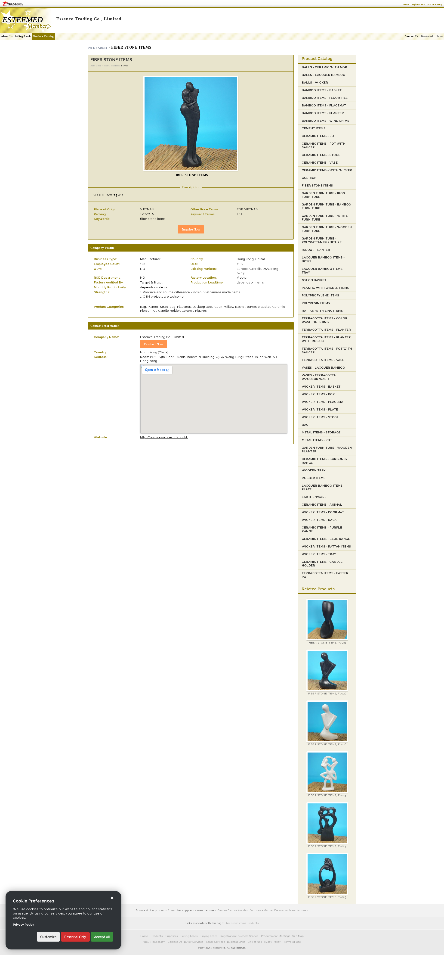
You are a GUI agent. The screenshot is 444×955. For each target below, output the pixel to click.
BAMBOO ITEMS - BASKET (322, 90)
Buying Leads (209, 936)
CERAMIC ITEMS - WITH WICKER (327, 170)
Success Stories (248, 936)
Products (157, 936)
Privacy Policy (272, 941)
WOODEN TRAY (314, 470)
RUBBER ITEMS (313, 478)
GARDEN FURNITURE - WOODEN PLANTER (327, 449)
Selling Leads (23, 36)
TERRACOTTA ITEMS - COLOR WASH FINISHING (324, 320)
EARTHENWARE (314, 497)
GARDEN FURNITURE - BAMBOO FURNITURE (326, 206)
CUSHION (309, 178)
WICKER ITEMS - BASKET (321, 386)
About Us (6, 36)
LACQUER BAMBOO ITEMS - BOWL (323, 259)
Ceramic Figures (194, 310)
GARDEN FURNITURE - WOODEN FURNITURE (327, 229)
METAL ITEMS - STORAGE (321, 432)
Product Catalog (43, 36)
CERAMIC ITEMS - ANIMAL (322, 504)
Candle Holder (169, 310)
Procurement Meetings (275, 936)
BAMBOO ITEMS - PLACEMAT (324, 105)
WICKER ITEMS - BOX (318, 394)
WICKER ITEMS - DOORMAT (323, 512)
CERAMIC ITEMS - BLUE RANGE (326, 539)
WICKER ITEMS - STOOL (320, 417)
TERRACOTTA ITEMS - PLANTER (326, 329)
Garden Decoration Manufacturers (240, 910)
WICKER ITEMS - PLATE (320, 409)
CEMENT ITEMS (313, 128)
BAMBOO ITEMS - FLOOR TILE (325, 98)
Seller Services (215, 941)
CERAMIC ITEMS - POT (319, 136)
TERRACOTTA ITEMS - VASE (323, 360)
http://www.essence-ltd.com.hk (164, 437)
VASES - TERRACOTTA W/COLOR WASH (319, 377)
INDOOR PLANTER (316, 250)
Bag (143, 306)
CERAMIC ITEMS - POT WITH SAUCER (323, 145)
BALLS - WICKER (315, 82)
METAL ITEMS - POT (317, 440)
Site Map (298, 936)
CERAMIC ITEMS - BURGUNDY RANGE (324, 460)
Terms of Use (292, 941)
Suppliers (172, 936)
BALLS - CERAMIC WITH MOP (324, 67)
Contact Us (175, 941)
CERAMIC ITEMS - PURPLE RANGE (322, 529)
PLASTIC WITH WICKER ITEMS (325, 287)
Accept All (102, 937)
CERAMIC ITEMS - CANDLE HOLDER (322, 563)
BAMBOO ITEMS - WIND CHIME (325, 120)
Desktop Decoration (207, 306)
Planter (153, 306)
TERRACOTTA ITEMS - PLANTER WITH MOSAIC (326, 339)
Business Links (236, 941)
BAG (305, 424)
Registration (228, 936)
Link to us (254, 941)
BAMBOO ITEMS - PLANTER (323, 113)
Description (191, 187)
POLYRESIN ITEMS (316, 303)
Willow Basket (235, 306)
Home (144, 936)
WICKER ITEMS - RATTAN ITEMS (326, 546)
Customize (48, 937)
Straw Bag (168, 306)
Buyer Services (193, 941)
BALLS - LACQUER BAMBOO (323, 75)
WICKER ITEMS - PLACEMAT (323, 402)
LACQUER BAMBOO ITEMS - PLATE (323, 487)
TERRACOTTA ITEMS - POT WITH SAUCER (327, 350)
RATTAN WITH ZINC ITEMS (322, 310)
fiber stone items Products (242, 923)
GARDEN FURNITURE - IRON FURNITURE (323, 195)
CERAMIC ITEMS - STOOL (321, 155)
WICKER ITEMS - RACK (319, 520)
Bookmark (427, 36)
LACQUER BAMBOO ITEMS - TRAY (323, 270)
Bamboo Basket (259, 306)
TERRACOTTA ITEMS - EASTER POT (325, 575)
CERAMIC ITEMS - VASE (320, 162)
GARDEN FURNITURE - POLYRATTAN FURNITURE (322, 240)
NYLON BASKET (314, 280)
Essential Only (75, 937)
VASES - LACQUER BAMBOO (323, 367)
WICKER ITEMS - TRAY (319, 554)
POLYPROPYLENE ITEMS (320, 295)
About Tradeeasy (154, 941)
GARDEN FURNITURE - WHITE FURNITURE (325, 217)
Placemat (184, 306)
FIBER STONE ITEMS (317, 185)
